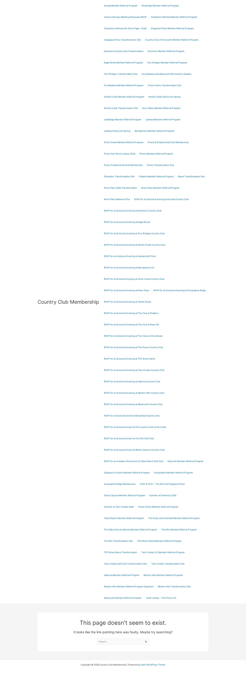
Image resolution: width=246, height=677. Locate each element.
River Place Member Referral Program (160, 188)
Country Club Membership (68, 302)
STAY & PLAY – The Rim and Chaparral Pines (162, 484)
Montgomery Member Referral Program (154, 131)
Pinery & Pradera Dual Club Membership (168, 142)
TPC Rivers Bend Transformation (120, 552)
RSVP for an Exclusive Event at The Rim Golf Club (129, 438)
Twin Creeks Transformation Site (167, 563)
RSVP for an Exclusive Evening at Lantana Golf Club (130, 256)
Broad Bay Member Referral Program (160, 5)
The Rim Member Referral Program (179, 529)
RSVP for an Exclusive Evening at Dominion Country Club (132, 210)
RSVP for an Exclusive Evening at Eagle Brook (127, 222)
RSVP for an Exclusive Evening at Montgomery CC (129, 267)
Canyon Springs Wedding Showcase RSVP (125, 17)
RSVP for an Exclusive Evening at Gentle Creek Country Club (134, 244)
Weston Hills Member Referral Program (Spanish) (128, 586)
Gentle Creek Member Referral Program (124, 96)
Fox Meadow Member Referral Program (124, 85)
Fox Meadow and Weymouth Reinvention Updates (166, 74)
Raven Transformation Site (191, 176)
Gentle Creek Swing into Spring (164, 96)
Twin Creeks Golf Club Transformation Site (125, 563)
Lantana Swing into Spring (117, 131)
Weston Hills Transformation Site (174, 586)
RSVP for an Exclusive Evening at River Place (126, 290)
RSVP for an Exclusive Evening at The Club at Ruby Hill (131, 324)
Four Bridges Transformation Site (120, 74)
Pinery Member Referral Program (156, 153)
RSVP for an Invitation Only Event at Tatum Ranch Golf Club (133, 461)
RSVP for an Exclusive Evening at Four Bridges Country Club (134, 233)
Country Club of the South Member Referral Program (171, 39)
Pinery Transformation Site (160, 165)
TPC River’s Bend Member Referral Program (159, 541)
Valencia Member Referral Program (121, 575)
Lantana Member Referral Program (163, 119)
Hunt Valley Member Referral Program (161, 108)
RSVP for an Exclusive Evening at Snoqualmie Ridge (179, 290)
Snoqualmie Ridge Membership (120, 484)
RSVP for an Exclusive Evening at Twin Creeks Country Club (134, 370)
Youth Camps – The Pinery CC (161, 598)
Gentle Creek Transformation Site (121, 108)
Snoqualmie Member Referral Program (173, 472)
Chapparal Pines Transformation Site (122, 39)
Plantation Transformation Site (119, 176)
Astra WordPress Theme (153, 664)
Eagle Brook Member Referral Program (123, 62)
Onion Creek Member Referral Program (124, 142)
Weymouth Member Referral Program (123, 598)
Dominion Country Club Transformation (124, 51)
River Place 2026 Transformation (120, 188)
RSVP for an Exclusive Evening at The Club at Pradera (131, 313)
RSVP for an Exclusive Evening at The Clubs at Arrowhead (133, 336)
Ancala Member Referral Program (121, 5)
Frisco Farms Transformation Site (164, 85)
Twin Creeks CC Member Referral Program (163, 552)
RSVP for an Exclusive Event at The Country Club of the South (135, 427)
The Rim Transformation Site (118, 541)
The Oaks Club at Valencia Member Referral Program (130, 529)
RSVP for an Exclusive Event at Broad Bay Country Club (132, 415)
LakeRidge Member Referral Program (122, 119)
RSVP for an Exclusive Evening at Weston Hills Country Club (134, 393)
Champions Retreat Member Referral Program (174, 17)
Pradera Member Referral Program (156, 176)
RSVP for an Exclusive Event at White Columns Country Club (134, 449)
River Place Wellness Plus (117, 199)
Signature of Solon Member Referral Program (127, 472)
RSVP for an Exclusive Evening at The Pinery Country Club (133, 347)
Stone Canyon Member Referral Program (124, 495)
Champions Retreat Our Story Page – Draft (125, 28)
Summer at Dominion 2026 (162, 495)
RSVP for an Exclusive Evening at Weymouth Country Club (133, 404)
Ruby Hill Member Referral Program (185, 461)
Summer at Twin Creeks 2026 (119, 506)
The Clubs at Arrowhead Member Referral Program (174, 518)
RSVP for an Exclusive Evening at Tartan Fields (127, 301)
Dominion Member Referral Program (166, 51)
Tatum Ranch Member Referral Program (124, 518)
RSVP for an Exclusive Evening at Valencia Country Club (132, 381)
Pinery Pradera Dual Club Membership (123, 165)
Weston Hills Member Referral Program (163, 575)
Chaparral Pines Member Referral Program (172, 28)
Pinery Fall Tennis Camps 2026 (119, 153)
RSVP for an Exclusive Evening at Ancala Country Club (161, 199)
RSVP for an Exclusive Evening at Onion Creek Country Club (134, 279)
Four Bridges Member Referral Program (167, 62)
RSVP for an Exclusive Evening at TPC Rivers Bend (129, 358)
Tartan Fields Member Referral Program (158, 506)
